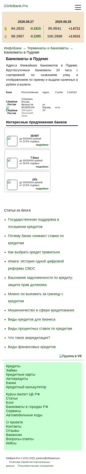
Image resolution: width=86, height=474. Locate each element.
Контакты (13, 426)
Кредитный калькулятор (26, 387)
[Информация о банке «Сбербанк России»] (11, 113)
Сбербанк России (11, 103)
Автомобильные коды (24, 415)
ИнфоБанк (13, 48)
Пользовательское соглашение (35, 465)
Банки (11, 383)
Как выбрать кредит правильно (34, 252)
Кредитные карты (20, 374)
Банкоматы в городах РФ (27, 407)
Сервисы (13, 411)
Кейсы (11, 443)
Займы (11, 370)
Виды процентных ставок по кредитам (40, 329)
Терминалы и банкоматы (48, 48)
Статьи (12, 398)
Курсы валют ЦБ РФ (23, 394)
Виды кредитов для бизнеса (31, 319)
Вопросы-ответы (20, 439)
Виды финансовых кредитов (32, 347)
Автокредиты (17, 379)
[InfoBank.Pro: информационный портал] (16, 6)
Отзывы (12, 431)
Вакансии (14, 435)
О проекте (14, 422)
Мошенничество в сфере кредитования (41, 310)
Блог (10, 403)
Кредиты (13, 366)
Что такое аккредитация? (29, 338)
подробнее (42, 144)
